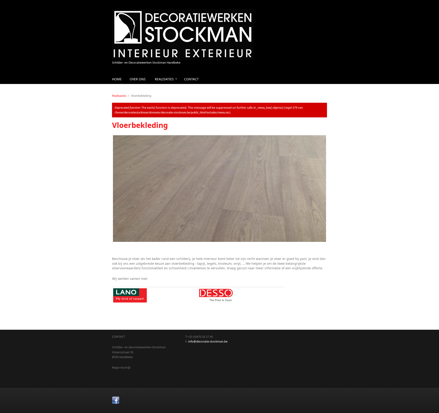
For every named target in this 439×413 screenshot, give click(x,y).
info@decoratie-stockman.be (208, 341)
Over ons (138, 79)
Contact (191, 79)
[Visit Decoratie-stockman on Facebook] (115, 400)
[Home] (183, 34)
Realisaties (164, 79)
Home (117, 79)
